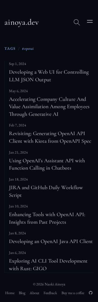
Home (9, 292)
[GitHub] (90, 293)
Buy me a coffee (73, 292)
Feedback (50, 292)
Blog (22, 292)
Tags (10, 48)
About (34, 292)
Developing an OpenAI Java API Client (51, 241)
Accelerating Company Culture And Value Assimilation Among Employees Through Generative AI (49, 106)
